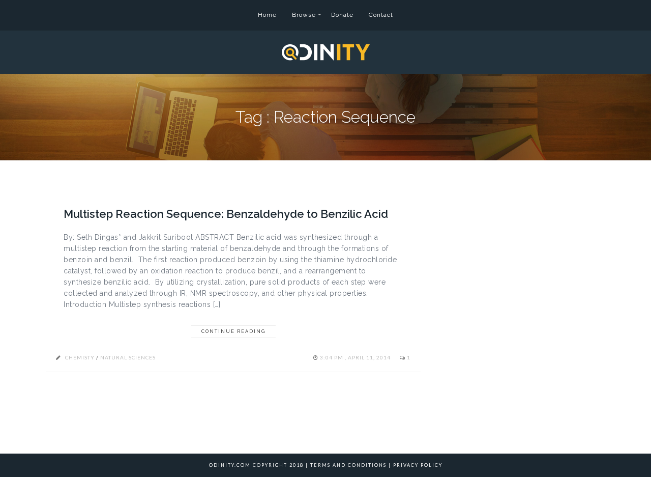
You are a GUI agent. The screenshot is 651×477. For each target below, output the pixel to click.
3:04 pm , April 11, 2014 (356, 357)
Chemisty (80, 357)
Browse (304, 14)
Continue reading (233, 331)
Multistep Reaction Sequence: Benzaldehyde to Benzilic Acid (226, 213)
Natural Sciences (128, 357)
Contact (381, 14)
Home (267, 14)
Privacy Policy (417, 465)
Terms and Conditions (348, 465)
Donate (342, 14)
